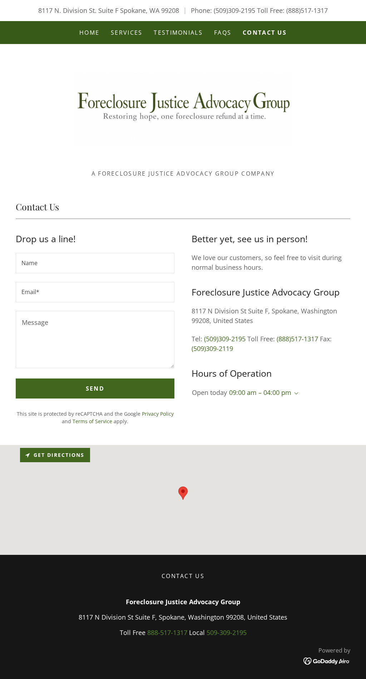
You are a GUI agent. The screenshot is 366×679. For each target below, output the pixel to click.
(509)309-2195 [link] (234, 10)
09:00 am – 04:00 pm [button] (260, 392)
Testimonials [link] (178, 32)
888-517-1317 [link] (167, 632)
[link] (183, 109)
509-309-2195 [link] (227, 632)
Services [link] (126, 32)
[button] (295, 393)
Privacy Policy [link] (158, 413)
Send (95, 388)
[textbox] (95, 263)
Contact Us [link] (265, 32)
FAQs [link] (222, 32)
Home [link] (89, 32)
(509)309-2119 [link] (212, 348)
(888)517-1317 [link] (307, 10)
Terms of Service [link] (92, 421)
